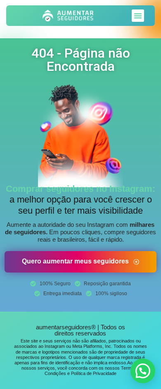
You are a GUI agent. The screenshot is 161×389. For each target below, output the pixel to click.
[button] (138, 15)
